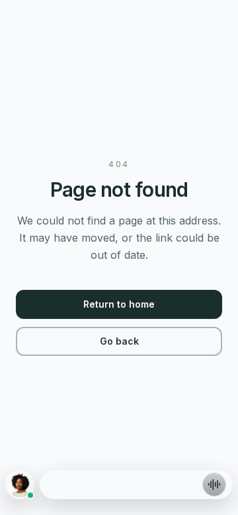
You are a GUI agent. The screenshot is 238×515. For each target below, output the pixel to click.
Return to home (119, 304)
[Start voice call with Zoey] (214, 485)
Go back (119, 341)
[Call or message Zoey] (19, 484)
